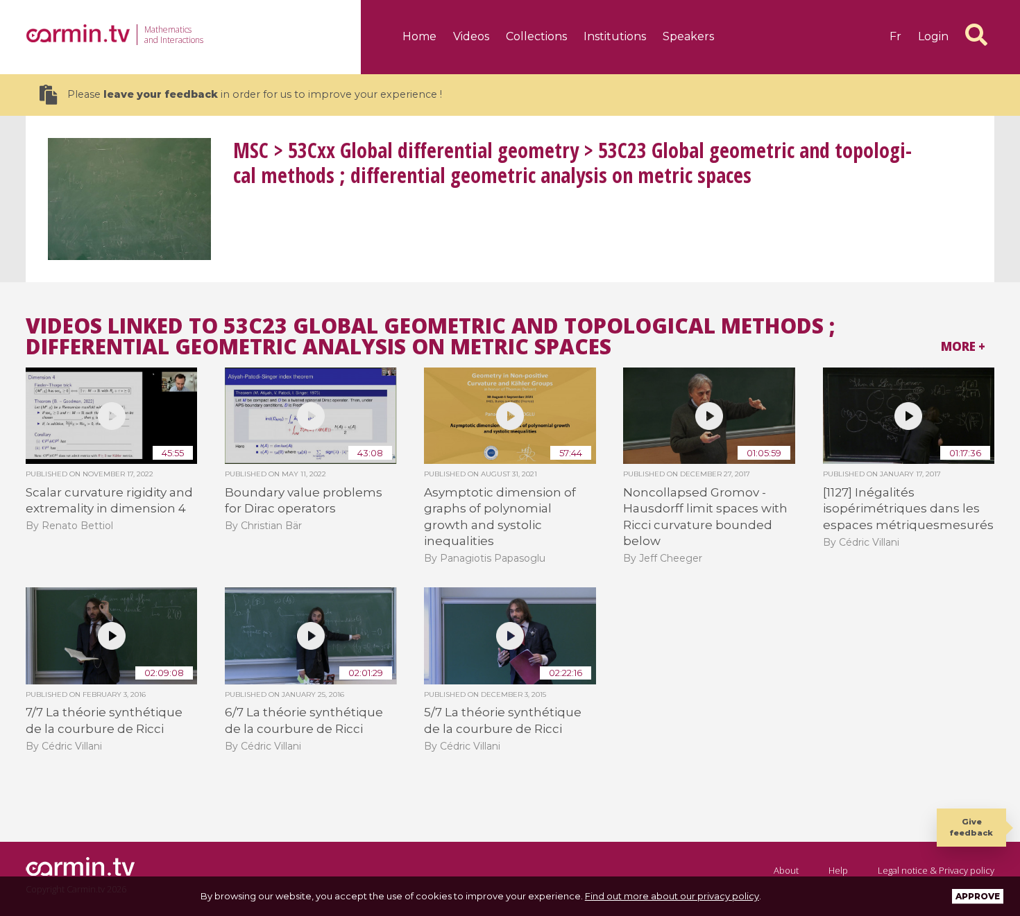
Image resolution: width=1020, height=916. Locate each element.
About (786, 870)
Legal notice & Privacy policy (936, 870)
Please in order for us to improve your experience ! (254, 94)
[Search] (976, 35)
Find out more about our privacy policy (672, 895)
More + (963, 346)
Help (838, 870)
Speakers (688, 36)
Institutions (615, 36)
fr (895, 36)
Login (933, 36)
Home (419, 36)
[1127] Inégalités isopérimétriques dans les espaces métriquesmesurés (908, 508)
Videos (471, 36)
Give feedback (971, 827)
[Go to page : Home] (78, 33)
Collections (536, 36)
